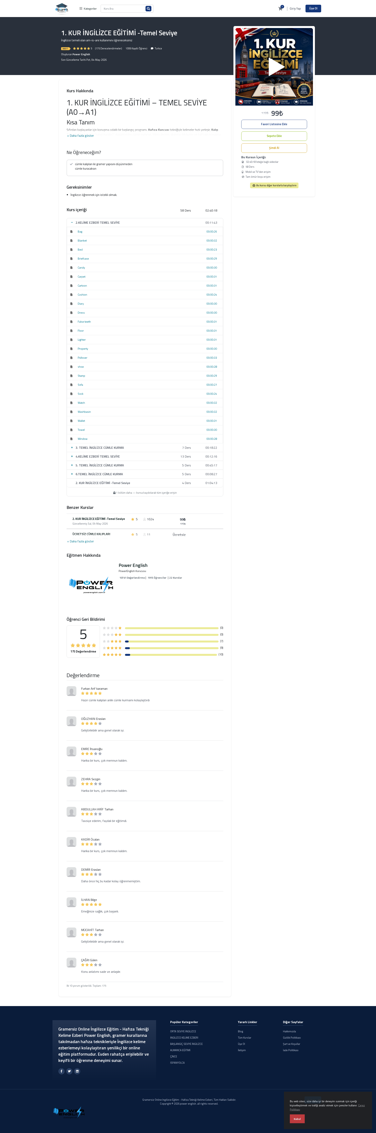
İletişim (242, 1050)
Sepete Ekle (274, 136)
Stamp (81, 376)
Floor (81, 330)
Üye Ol (313, 8)
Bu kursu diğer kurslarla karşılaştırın (276, 185)
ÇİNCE (173, 1056)
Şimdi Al (274, 148)
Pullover (82, 358)
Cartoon (82, 285)
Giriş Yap (295, 9)
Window (83, 439)
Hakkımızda (289, 1031)
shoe (81, 367)
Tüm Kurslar (244, 1038)
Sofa (80, 385)
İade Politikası (290, 1050)
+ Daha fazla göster (80, 135)
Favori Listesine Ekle (274, 124)
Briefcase (83, 258)
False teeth (84, 321)
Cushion (82, 294)
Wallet (81, 421)
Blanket (82, 240)
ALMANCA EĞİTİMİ (180, 1050)
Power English (81, 54)
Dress (81, 312)
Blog (240, 1031)
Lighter (82, 340)
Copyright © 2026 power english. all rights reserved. (189, 1104)
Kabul (297, 1119)
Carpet (81, 276)
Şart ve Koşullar (291, 1044)
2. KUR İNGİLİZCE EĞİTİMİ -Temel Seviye (98, 519)
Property (83, 349)
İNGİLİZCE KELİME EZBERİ (184, 1038)
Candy (81, 267)
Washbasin (84, 412)
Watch (81, 403)
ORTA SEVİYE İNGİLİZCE (183, 1031)
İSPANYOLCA (177, 1063)
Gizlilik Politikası (292, 1038)
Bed (80, 249)
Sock (80, 394)
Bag (80, 231)
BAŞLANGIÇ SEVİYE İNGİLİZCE (186, 1044)
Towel (81, 430)
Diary (81, 303)
